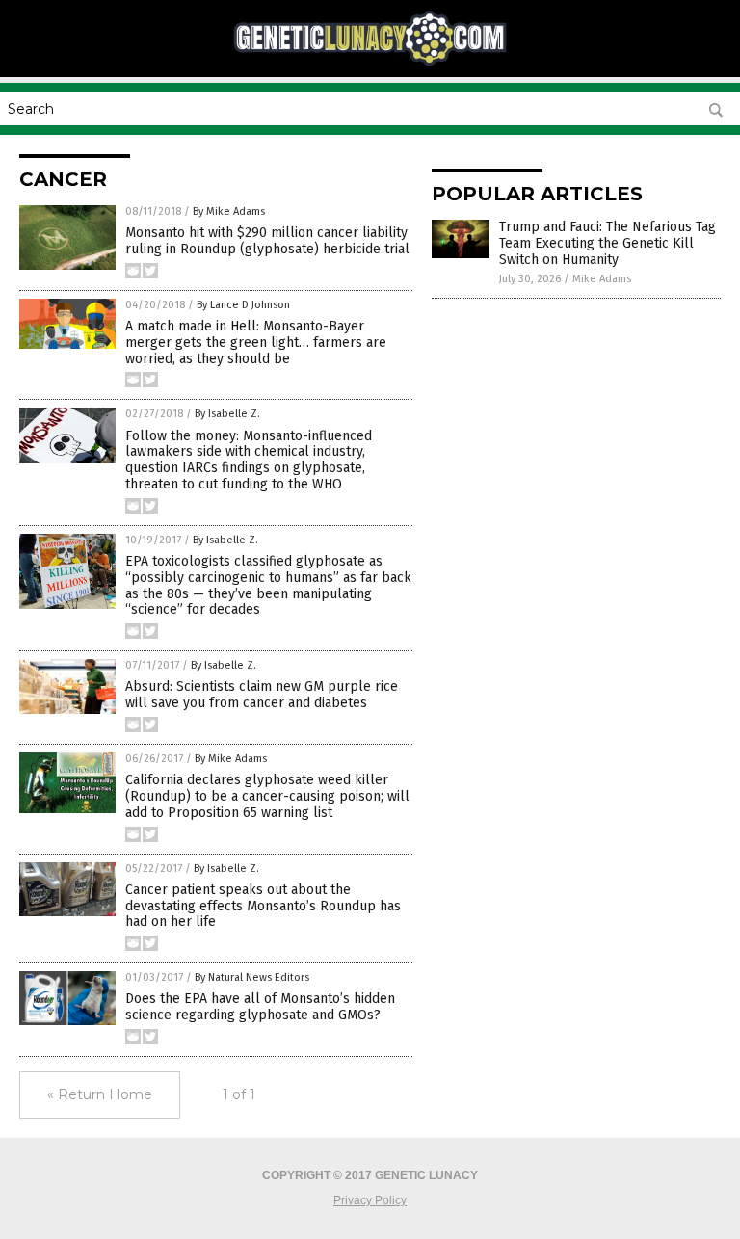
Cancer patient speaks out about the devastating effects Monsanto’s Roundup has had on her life (263, 906)
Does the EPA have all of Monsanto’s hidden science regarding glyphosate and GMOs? (260, 1006)
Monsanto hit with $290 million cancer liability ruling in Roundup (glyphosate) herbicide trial (267, 240)
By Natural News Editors (252, 977)
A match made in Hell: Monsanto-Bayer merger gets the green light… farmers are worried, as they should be (255, 342)
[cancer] (369, 63)
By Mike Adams (229, 211)
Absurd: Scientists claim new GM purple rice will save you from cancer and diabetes (261, 694)
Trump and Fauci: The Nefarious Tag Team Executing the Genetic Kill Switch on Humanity (607, 243)
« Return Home (99, 1094)
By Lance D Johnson (243, 305)
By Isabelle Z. (227, 414)
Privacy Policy (370, 1200)
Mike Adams (601, 279)
